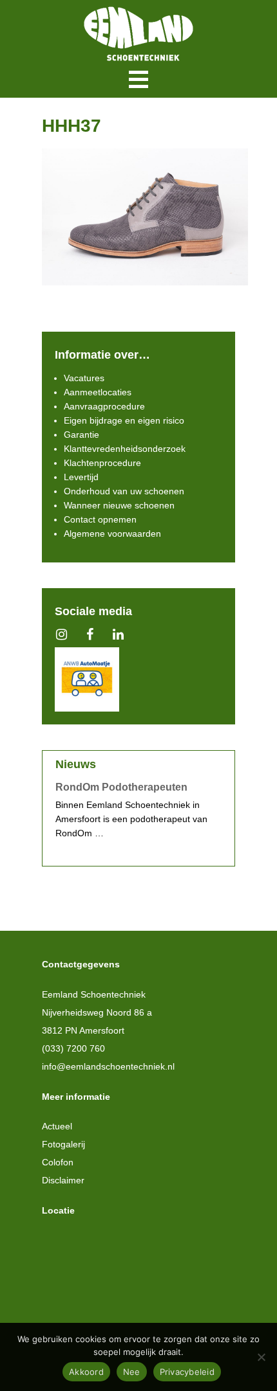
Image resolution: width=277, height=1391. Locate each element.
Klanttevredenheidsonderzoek (125, 449)
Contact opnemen (100, 519)
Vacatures (84, 378)
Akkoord (86, 1372)
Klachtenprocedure (102, 463)
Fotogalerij (63, 1144)
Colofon (57, 1162)
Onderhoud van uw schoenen (124, 491)
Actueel (57, 1126)
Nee (131, 1372)
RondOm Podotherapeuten (121, 787)
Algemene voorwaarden (112, 533)
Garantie (81, 434)
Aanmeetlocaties (97, 392)
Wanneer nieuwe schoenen (119, 505)
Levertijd (81, 477)
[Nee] (260, 1357)
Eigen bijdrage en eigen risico (124, 420)
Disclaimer (63, 1180)
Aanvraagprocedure (104, 406)
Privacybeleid (187, 1372)
